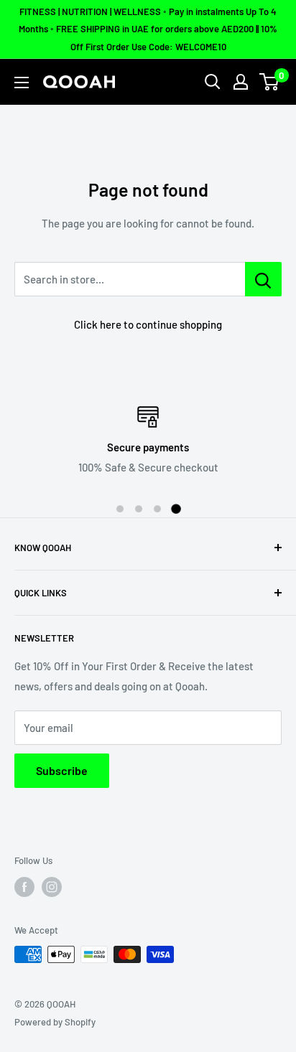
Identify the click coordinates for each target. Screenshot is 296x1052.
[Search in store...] (263, 279)
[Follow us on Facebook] (24, 887)
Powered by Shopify (55, 1022)
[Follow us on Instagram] (52, 887)
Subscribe (62, 770)
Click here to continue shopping (148, 324)
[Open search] (213, 82)
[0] (270, 81)
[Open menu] (21, 82)
